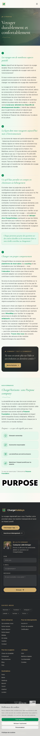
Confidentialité (25, 659)
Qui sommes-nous (7, 623)
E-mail (6, 565)
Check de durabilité (27, 626)
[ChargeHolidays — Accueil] (4, 4)
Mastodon (5, 610)
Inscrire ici (24, 623)
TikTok (24, 613)
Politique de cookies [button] (8, 732)
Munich (4, 683)
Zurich (4, 686)
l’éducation (6, 271)
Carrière (4, 641)
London (4, 692)
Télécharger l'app (9, 528)
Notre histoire (6, 626)
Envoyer (19, 590)
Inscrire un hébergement (12, 533)
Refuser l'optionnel (20, 723)
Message (7, 573)
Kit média (4, 638)
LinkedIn (5, 613)
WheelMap (9, 313)
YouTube (14, 613)
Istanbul (4, 689)
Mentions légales (26, 656)
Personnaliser (20, 727)
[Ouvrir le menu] (36, 3)
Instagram (27, 610)
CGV (22, 653)
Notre (4, 65)
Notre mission (6, 629)
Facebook (16, 610)
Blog (3, 662)
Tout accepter (20, 719)
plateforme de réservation (11, 264)
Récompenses (6, 659)
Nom (5, 556)
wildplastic (6, 319)
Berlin (3, 677)
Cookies (23, 662)
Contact (4, 644)
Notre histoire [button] (12, 365)
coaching (27, 264)
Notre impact (6, 632)
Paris (3, 674)
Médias (4, 635)
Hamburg (4, 680)
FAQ (3, 665)
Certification (25, 629)
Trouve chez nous (17, 334)
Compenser (5, 656)
